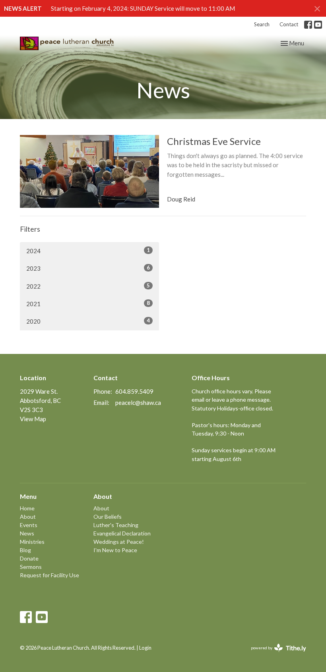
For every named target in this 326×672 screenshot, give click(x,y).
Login (145, 648)
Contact (288, 24)
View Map (33, 418)
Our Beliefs (107, 516)
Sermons (31, 566)
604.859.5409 (134, 391)
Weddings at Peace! (118, 541)
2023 (88, 268)
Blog (25, 550)
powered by (274, 654)
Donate (29, 558)
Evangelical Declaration (122, 533)
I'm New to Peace (115, 550)
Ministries (32, 541)
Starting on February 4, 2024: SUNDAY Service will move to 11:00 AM (143, 8)
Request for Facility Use (49, 575)
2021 (88, 303)
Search (262, 24)
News (27, 533)
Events (28, 525)
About (28, 516)
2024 (88, 250)
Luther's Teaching (115, 525)
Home (27, 508)
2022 (88, 286)
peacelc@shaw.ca (138, 402)
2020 (88, 321)
